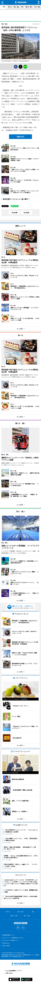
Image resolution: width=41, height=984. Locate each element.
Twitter (23, 928)
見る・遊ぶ (16, 7)
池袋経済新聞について (8, 935)
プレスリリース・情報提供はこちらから (13, 937)
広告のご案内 (6, 945)
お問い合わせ (6, 943)
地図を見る (20, 137)
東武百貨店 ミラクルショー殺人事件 (15, 199)
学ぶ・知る (37, 7)
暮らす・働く (29, 7)
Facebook (18, 928)
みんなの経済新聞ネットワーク (20, 964)
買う (22, 7)
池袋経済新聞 (20, 2)
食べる (10, 7)
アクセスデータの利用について (11, 940)
